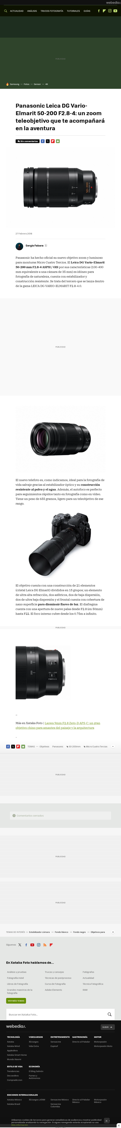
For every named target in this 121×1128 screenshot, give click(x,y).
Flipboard (104, 11)
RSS (44, 944)
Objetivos (44, 746)
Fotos (26, 84)
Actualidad (88, 977)
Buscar (109, 1014)
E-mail (58, 141)
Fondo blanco (62, 931)
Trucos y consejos (54, 971)
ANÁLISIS (32, 10)
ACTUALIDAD (16, 10)
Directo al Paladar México (81, 1101)
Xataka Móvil (13, 1046)
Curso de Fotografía (55, 983)
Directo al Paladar (81, 1041)
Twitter (48, 141)
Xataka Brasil (13, 1103)
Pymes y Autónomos (34, 1077)
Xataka (10, 1041)
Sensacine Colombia (56, 1105)
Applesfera (12, 1050)
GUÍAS (87, 10)
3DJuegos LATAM (37, 1099)
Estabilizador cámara (39, 931)
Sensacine (56, 1041)
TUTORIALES (73, 10)
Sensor (37, 84)
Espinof (54, 1046)
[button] (36, 245)
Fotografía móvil (15, 977)
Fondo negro (79, 931)
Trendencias (13, 1071)
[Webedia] (113, 2)
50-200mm (75, 746)
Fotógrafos (88, 971)
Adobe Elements (53, 989)
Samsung (14, 84)
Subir (105, 1027)
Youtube (115, 11)
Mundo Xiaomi (14, 1059)
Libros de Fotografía (17, 983)
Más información (19, 1124)
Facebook (99, 11)
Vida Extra (34, 1046)
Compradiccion (14, 1079)
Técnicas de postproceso (58, 977)
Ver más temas (16, 1000)
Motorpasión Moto (103, 1046)
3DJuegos (33, 1041)
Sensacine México (60, 1099)
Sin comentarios (29, 141)
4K (46, 84)
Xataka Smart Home (17, 1054)
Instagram (110, 11)
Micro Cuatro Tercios (96, 746)
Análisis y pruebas (16, 971)
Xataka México (14, 1099)
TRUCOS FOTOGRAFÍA (52, 10)
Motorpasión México (100, 1101)
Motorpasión (100, 1041)
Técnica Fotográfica (93, 983)
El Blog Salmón (36, 1071)
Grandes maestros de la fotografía (19, 991)
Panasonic (57, 746)
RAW (85, 989)
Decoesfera (13, 1075)
